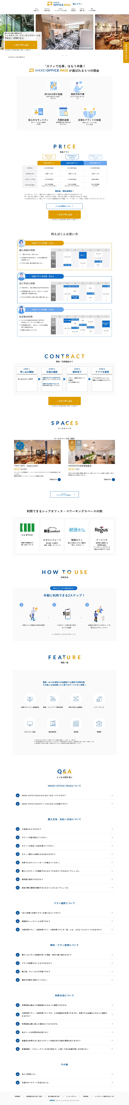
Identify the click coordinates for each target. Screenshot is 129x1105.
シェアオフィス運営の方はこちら (104, 1096)
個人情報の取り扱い (54, 1096)
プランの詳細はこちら (74, 382)
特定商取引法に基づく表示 (34, 1096)
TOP (9, 57)
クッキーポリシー (71, 1096)
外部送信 (85, 1096)
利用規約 (17, 1096)
